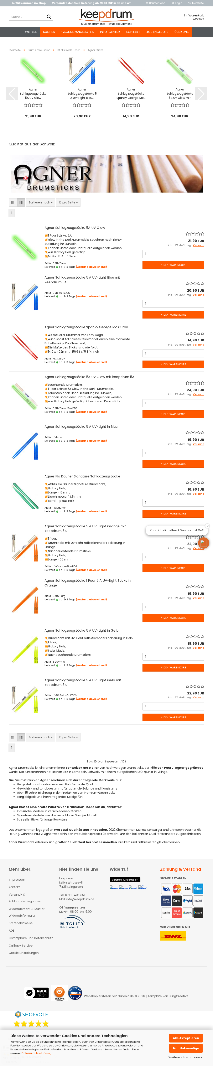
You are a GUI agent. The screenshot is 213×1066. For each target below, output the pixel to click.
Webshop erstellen (97, 996)
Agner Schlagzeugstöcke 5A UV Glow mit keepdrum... (180, 93)
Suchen (49, 32)
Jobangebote (157, 32)
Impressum (17, 880)
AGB (12, 930)
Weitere (31, 32)
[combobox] (40, 202)
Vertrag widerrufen (125, 879)
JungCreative (178, 996)
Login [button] (178, 3)
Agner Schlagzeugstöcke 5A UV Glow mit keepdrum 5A (89, 376)
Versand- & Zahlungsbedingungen (25, 897)
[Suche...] (49, 17)
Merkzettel (197, 3)
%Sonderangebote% (77, 32)
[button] (156, 3)
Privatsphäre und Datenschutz (31, 938)
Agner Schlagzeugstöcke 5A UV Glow (33, 93)
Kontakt (133, 32)
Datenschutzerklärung (37, 1053)
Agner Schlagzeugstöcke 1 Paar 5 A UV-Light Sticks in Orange (88, 583)
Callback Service (21, 945)
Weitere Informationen (185, 1057)
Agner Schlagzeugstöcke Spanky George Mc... (131, 93)
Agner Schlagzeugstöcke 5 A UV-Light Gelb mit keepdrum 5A (83, 682)
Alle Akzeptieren (186, 1038)
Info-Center (110, 32)
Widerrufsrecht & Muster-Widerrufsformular (27, 912)
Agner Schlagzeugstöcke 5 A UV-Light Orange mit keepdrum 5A (85, 528)
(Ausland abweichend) (91, 267)
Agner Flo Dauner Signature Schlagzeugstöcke (82, 476)
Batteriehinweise (21, 923)
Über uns (182, 32)
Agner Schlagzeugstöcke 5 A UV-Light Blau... (82, 93)
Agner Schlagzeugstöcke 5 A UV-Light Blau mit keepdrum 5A (82, 280)
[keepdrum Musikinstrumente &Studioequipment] (106, 16)
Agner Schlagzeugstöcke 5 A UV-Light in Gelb (82, 630)
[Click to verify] (37, 996)
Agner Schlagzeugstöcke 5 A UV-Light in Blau (81, 426)
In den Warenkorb (173, 265)
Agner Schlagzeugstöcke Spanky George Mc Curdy (86, 327)
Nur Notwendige (186, 1048)
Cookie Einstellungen (24, 953)
